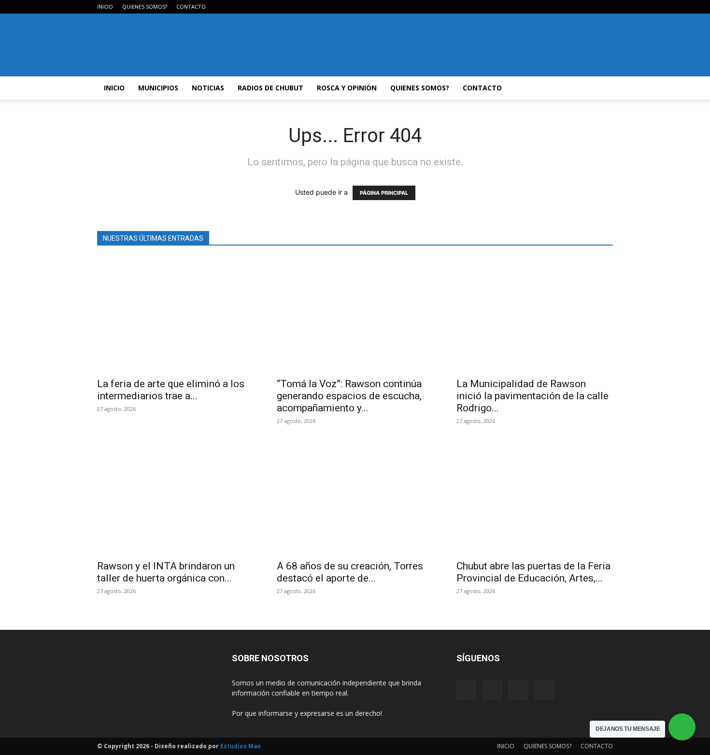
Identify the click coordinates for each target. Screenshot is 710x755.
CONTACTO (191, 6)
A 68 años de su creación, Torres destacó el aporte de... (350, 572)
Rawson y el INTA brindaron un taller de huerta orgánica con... (166, 572)
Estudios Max (240, 746)
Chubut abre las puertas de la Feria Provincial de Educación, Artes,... (533, 572)
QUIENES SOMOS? (144, 6)
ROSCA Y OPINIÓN (347, 87)
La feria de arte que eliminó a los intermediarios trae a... (170, 390)
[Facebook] (558, 7)
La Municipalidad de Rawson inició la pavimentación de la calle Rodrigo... (532, 396)
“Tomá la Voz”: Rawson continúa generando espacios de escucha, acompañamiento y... (349, 396)
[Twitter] (589, 7)
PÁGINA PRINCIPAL (384, 192)
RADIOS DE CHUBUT (270, 87)
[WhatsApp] (605, 7)
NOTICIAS (208, 87)
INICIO (105, 6)
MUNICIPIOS (158, 87)
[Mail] (574, 7)
